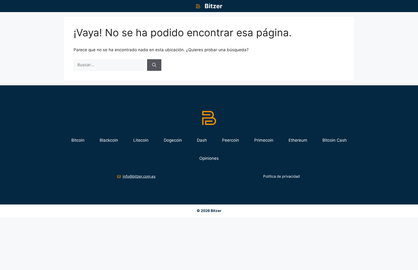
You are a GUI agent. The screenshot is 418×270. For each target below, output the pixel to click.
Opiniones (209, 158)
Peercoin (230, 140)
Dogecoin (173, 140)
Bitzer (213, 6)
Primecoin (263, 140)
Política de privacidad (281, 176)
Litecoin (141, 140)
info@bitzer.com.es (139, 176)
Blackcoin (109, 140)
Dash (202, 140)
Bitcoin (77, 140)
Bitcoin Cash (334, 140)
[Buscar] (154, 65)
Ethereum (298, 140)
